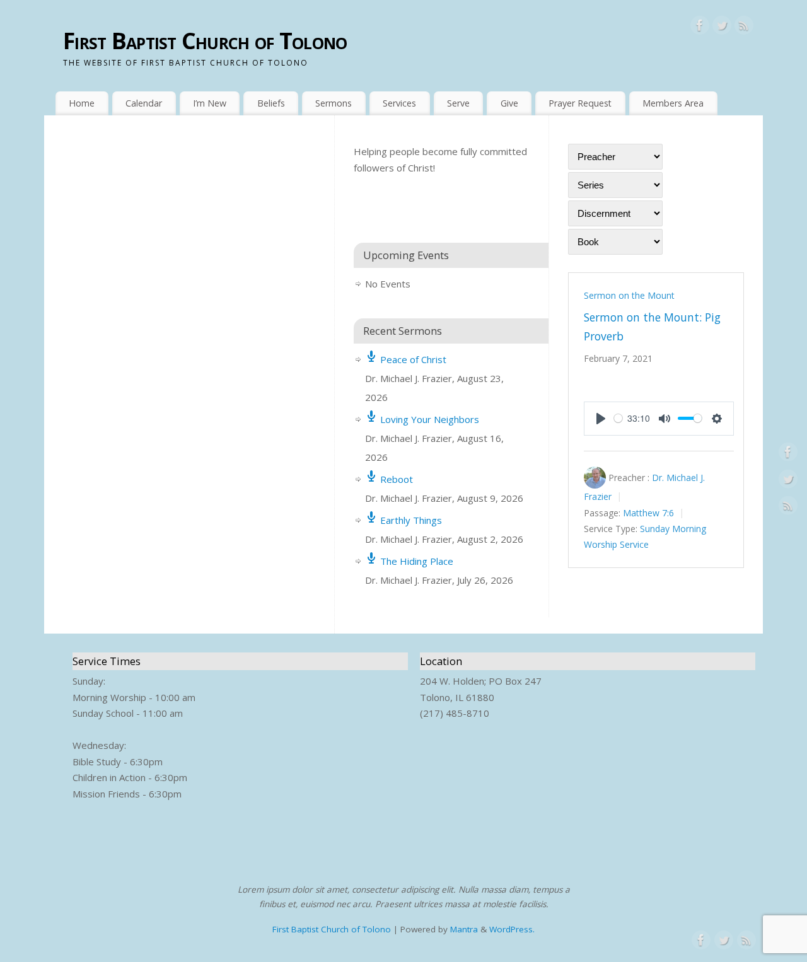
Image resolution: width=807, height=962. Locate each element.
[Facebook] (699, 28)
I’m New (209, 103)
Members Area (673, 103)
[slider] (618, 418)
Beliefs (271, 103)
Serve (458, 103)
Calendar (143, 103)
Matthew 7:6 (648, 513)
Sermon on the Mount (629, 295)
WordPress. (512, 929)
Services (399, 103)
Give (509, 103)
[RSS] (743, 28)
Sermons (333, 103)
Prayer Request (580, 103)
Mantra (464, 929)
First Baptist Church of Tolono (205, 40)
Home (82, 103)
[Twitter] (721, 28)
